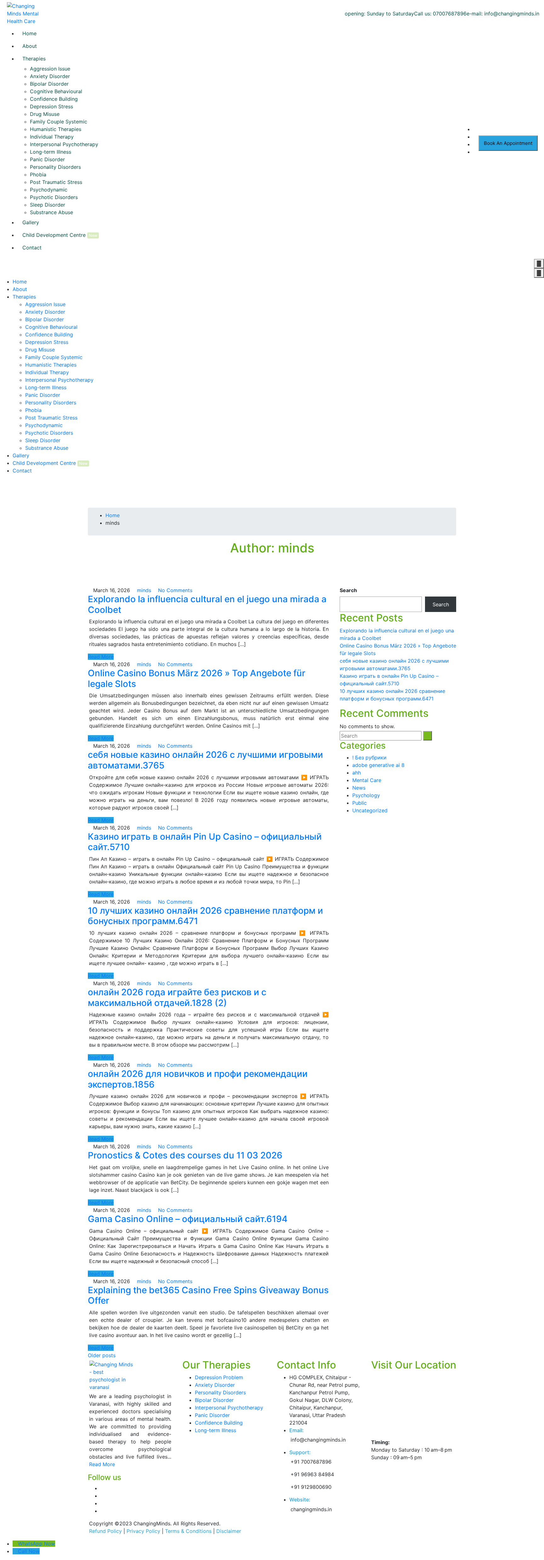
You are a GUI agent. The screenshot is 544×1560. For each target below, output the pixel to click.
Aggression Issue (50, 69)
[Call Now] (15, 1551)
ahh (356, 772)
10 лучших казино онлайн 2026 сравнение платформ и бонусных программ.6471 (205, 916)
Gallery (30, 222)
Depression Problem (219, 1377)
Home (29, 33)
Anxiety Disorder (50, 76)
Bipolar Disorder (49, 84)
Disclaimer (228, 1531)
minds (143, 590)
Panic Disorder (47, 159)
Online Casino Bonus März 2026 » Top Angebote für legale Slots (196, 678)
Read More (101, 657)
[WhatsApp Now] (15, 1543)
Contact (32, 247)
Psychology (366, 795)
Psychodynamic (48, 189)
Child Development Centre (54, 235)
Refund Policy (105, 1531)
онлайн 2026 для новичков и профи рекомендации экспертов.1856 (198, 1079)
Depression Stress (51, 106)
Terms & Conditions (188, 1531)
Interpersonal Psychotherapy (64, 144)
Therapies (34, 58)
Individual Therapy (52, 137)
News (359, 788)
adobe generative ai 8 (378, 765)
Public (359, 803)
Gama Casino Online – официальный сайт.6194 (187, 1219)
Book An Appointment (508, 143)
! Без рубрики (369, 757)
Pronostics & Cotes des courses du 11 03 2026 (185, 1155)
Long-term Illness (50, 152)
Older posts (102, 1355)
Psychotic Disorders (54, 197)
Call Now (29, 1551)
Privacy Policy (143, 1531)
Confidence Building (54, 99)
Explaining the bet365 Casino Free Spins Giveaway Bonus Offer (208, 1295)
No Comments (174, 590)
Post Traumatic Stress (56, 182)
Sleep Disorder (47, 205)
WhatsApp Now (36, 1543)
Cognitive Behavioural (56, 91)
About (29, 46)
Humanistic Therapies (55, 129)
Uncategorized (370, 810)
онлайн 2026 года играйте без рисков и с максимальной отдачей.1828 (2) (177, 997)
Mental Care (366, 780)
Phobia (38, 174)
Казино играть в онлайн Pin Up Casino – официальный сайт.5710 (205, 842)
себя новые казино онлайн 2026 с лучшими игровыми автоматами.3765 (205, 760)
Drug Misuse (45, 114)
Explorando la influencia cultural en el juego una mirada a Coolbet (207, 604)
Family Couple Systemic (58, 121)
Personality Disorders (55, 167)
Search (348, 590)
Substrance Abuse (51, 212)
